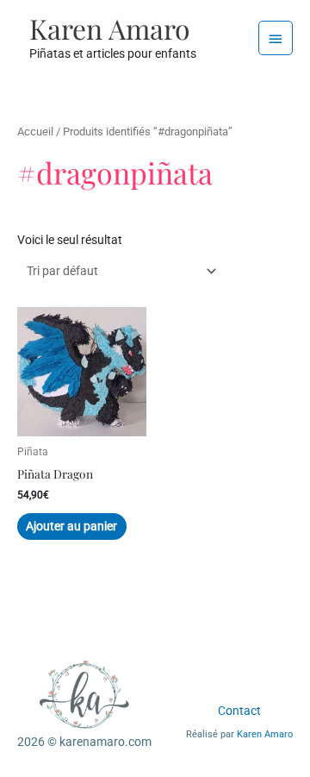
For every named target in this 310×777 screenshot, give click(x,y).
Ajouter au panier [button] (71, 526)
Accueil (35, 131)
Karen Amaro (109, 28)
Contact (239, 710)
